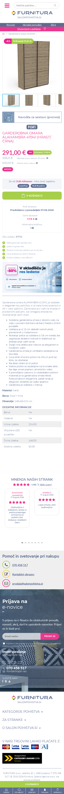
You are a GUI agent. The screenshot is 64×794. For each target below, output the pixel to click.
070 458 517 (20, 565)
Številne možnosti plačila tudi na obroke (24, 250)
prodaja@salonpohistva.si (27, 583)
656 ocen (46, 484)
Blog (53, 24)
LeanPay (23, 186)
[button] (32, 65)
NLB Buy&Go (38, 186)
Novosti (11, 24)
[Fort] (32, 127)
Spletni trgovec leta (15, 246)
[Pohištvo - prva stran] (3, 33)
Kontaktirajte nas (17, 671)
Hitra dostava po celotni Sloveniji (21, 254)
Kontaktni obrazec (23, 574)
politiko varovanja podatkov (23, 646)
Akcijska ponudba (32, 24)
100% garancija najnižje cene (19, 243)
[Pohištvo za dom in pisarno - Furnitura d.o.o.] (32, 14)
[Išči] (55, 5)
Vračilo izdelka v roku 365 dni (20, 257)
